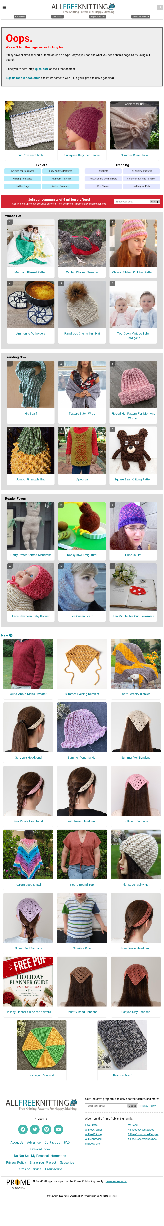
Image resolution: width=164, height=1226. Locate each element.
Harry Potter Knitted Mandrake (30, 555)
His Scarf (31, 413)
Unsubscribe (53, 1169)
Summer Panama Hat (82, 757)
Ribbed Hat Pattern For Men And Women (133, 416)
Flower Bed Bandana (28, 948)
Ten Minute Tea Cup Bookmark (133, 616)
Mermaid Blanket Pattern (30, 272)
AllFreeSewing (93, 1139)
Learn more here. (116, 1181)
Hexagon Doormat (41, 1075)
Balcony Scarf (122, 1075)
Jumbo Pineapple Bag (30, 479)
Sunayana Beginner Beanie (82, 155)
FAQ (67, 1142)
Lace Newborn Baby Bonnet (30, 616)
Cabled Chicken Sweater (82, 272)
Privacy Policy (81, 203)
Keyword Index (39, 1149)
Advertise (34, 1142)
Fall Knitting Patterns (141, 171)
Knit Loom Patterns (61, 178)
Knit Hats (103, 171)
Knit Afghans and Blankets (103, 178)
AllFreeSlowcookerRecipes (143, 1134)
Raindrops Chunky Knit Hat (82, 333)
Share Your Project (43, 1162)
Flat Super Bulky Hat (135, 884)
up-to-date (41, 69)
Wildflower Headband (82, 821)
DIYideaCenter (93, 1143)
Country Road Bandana (82, 1012)
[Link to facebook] (23, 1129)
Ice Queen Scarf (82, 616)
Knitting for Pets (141, 186)
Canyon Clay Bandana (135, 1012)
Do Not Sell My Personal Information (40, 1156)
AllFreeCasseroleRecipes (142, 1139)
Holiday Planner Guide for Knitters (28, 1012)
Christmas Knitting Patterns (141, 178)
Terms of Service (29, 1169)
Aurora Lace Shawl (28, 884)
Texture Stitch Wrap (82, 413)
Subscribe (67, 1162)
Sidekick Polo (82, 948)
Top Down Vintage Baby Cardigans (133, 336)
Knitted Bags (22, 186)
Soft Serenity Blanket (136, 694)
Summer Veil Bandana (136, 757)
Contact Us (52, 1142)
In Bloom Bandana (136, 821)
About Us (16, 1142)
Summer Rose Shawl (134, 155)
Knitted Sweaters (61, 186)
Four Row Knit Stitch (29, 155)
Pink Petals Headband (28, 821)
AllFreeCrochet (93, 1129)
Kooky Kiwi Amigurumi (82, 555)
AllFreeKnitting (93, 1134)
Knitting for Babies (22, 178)
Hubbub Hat (133, 555)
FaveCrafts (91, 1125)
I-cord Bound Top (82, 884)
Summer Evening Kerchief (82, 694)
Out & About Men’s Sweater (28, 694)
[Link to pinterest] (46, 1129)
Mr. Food (133, 1125)
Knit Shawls (103, 186)
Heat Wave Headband (136, 948)
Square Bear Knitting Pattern (133, 479)
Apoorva (82, 479)
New (4, 635)
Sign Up (154, 201)
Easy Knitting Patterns (60, 171)
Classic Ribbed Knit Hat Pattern (133, 272)
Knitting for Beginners (22, 171)
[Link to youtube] (58, 1129)
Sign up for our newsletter (23, 78)
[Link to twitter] (35, 1129)
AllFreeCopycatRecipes (141, 1129)
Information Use (97, 203)
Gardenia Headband (28, 757)
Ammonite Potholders (30, 333)
